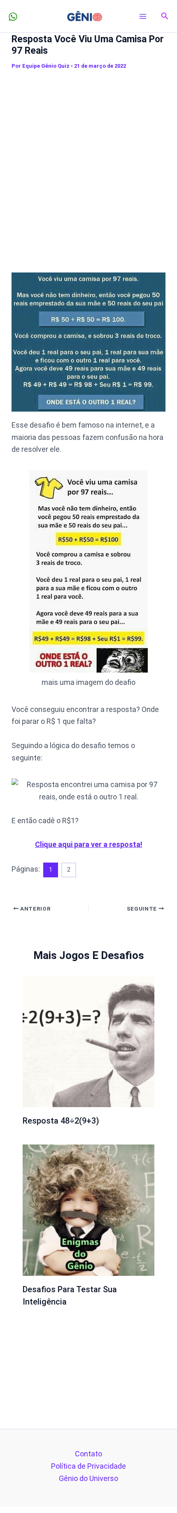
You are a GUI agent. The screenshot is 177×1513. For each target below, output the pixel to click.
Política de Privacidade (88, 1466)
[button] (165, 16)
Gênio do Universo (88, 1478)
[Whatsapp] (13, 16)
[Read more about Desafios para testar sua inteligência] (89, 1209)
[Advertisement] (88, 166)
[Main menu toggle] (143, 16)
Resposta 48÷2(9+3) (61, 1121)
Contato (88, 1453)
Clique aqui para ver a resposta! (88, 844)
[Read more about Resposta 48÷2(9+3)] (89, 1040)
